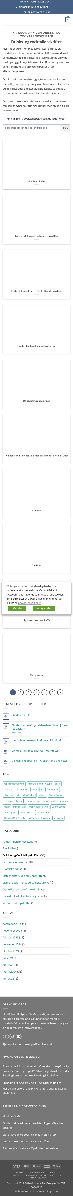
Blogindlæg (9, 848)
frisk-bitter (53, 789)
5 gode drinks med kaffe (36, 620)
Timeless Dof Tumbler (15, 818)
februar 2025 (11, 937)
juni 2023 (8, 978)
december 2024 (12, 944)
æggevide (58, 818)
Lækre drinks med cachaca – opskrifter (36, 236)
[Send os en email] (19, 1036)
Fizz (42, 789)
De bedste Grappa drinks (36, 400)
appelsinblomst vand (14, 783)
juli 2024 (8, 958)
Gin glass (8, 801)
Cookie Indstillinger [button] (29, 602)
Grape (19, 801)
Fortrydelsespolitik (25, 1175)
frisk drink (9, 795)
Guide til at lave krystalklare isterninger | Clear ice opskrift (40, 726)
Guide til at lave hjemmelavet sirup (36, 346)
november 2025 (12, 930)
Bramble (36, 510)
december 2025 (12, 923)
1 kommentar (22, 732)
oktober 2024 (11, 951)
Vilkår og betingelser (42, 1172)
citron (34, 789)
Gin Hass (36, 565)
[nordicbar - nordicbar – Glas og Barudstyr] (36, 19)
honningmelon (33, 801)
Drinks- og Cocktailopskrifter (21, 855)
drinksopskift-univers (35, 1044)
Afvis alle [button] (17, 608)
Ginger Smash (56, 795)
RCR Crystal (27, 812)
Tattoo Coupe (43, 812)
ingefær (64, 801)
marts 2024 (10, 971)
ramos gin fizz (11, 812)
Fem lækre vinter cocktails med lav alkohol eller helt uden (36, 455)
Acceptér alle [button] (43, 608)
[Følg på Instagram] (12, 1036)
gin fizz (42, 795)
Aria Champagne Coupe (40, 783)
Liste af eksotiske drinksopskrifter (23, 875)
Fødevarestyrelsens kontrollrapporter (38, 1191)
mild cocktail (19, 806)
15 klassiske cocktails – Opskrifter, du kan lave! (36, 291)
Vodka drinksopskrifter (17, 903)
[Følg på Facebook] (6, 1036)
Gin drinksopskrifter (15, 862)
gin (18, 795)
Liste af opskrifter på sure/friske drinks (26, 882)
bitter (58, 783)
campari (8, 789)
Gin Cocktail (29, 795)
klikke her (9, 1093)
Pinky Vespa (36, 675)
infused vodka (50, 801)
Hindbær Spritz (36, 181)
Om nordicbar (37, 1177)
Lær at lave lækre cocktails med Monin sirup (38, 740)
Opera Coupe (58, 806)
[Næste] (60, 692)
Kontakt (21, 1172)
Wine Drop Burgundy (39, 818)
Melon (7, 806)
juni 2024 (8, 964)
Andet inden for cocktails (18, 841)
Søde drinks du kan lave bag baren (23, 896)
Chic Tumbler (21, 789)
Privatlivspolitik (50, 1175)
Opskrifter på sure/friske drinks (22, 889)
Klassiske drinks (12, 868)
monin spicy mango (38, 806)
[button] (5, 19)
